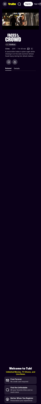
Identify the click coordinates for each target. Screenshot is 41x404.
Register (28, 4)
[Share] (14, 62)
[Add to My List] (8, 62)
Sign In (36, 4)
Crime (7, 49)
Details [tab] (17, 68)
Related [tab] (8, 68)
